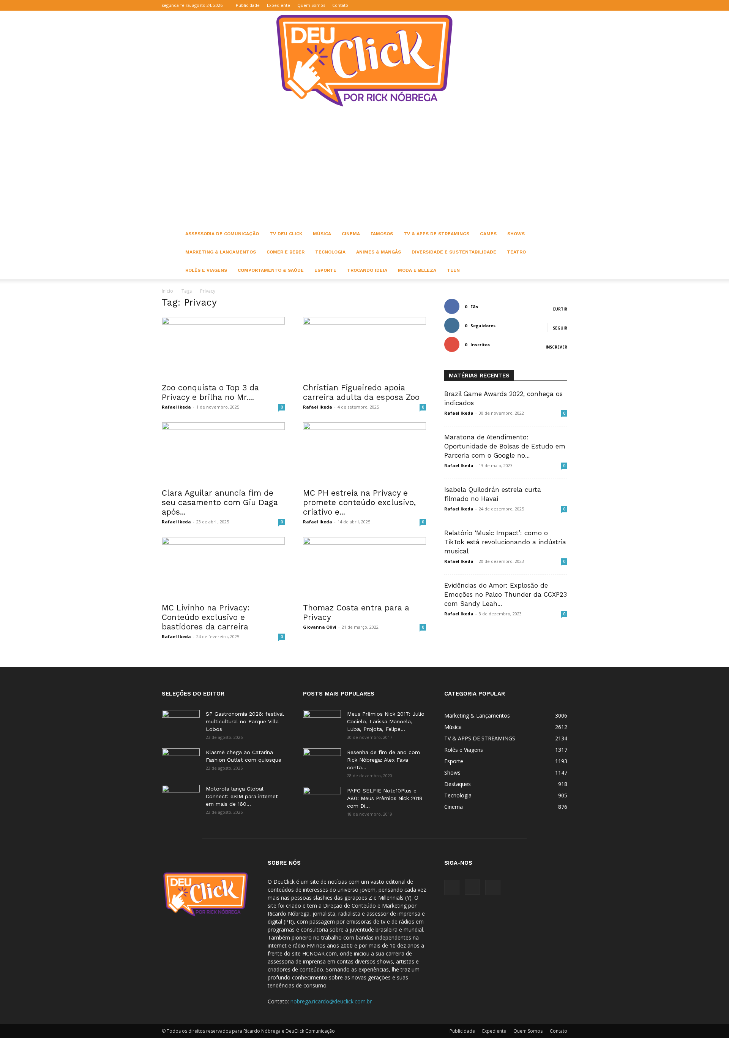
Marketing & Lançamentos (220, 252)
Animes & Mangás (378, 252)
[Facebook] (536, 5)
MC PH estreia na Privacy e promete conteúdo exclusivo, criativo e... (359, 502)
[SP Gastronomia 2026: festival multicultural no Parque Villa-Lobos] (181, 723)
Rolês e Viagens (206, 270)
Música (322, 233)
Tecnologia (330, 252)
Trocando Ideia (367, 270)
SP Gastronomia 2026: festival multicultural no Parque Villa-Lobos (245, 721)
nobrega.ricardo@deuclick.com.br (331, 1001)
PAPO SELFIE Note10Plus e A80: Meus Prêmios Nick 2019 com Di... (385, 798)
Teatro (516, 252)
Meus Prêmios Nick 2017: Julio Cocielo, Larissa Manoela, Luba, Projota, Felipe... (385, 721)
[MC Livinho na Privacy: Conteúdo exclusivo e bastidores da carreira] (223, 567)
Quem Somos (311, 5)
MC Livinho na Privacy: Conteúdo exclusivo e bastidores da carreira (206, 617)
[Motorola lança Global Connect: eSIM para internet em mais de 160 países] (181, 798)
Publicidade (248, 5)
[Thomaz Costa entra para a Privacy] (364, 567)
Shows (516, 233)
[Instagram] (549, 5)
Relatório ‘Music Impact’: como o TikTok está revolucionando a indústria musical (505, 542)
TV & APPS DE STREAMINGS (436, 233)
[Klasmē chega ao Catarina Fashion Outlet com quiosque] (181, 761)
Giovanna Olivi (319, 627)
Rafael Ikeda (176, 407)
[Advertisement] (364, 167)
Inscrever (556, 347)
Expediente (278, 5)
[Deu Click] (364, 61)
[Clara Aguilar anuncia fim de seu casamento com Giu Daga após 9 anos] (223, 452)
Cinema (351, 233)
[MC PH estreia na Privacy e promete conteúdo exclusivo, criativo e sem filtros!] (364, 452)
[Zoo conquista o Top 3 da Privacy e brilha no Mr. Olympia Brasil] (223, 347)
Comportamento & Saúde (271, 270)
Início (167, 291)
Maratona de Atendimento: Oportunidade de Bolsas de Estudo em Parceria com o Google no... (504, 446)
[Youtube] (561, 5)
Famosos (382, 233)
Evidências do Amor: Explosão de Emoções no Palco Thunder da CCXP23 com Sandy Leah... (505, 594)
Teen (453, 270)
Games (488, 233)
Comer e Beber (286, 252)
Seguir (560, 328)
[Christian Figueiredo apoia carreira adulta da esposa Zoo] (364, 347)
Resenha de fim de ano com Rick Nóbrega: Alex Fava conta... (383, 759)
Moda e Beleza (417, 270)
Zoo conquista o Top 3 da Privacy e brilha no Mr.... (210, 392)
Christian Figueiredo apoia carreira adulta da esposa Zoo (361, 392)
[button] (525, 5)
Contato (340, 5)
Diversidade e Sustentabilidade (454, 252)
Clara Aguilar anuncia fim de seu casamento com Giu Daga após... (220, 502)
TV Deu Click (286, 233)
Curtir (559, 309)
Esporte (325, 270)
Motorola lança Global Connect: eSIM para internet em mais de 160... (242, 796)
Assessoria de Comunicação (222, 233)
